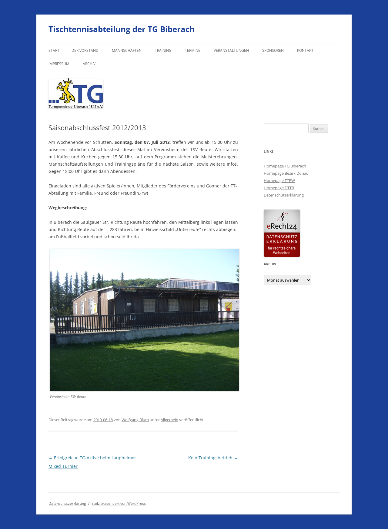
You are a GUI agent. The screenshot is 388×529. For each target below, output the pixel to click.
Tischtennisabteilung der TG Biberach (121, 29)
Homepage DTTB (279, 187)
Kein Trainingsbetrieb (213, 458)
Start (53, 50)
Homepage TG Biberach (285, 166)
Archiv (89, 63)
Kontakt (305, 50)
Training (163, 50)
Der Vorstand (85, 50)
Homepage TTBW (279, 180)
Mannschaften (127, 50)
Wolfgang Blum (135, 419)
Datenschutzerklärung (284, 195)
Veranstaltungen (231, 50)
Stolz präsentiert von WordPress (119, 503)
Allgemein (169, 419)
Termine (192, 50)
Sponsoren (273, 50)
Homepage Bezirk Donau (286, 173)
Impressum (58, 63)
